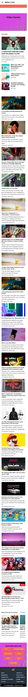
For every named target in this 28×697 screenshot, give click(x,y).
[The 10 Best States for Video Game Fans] (13, 315)
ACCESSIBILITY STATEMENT (7, 679)
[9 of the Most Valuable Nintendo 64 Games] (13, 108)
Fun (7, 649)
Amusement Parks (18, 649)
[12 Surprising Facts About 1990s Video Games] (13, 289)
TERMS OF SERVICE (20, 677)
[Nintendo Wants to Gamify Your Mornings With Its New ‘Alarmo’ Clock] (13, 594)
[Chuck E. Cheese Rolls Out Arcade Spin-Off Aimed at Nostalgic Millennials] (13, 159)
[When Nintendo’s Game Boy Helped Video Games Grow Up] (13, 133)
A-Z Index (3, 681)
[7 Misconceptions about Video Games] (13, 77)
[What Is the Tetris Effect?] (13, 339)
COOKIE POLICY (4, 677)
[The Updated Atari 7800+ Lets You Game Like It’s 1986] (13, 469)
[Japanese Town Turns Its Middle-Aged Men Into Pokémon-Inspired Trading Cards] (13, 237)
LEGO (8, 658)
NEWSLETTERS (4, 675)
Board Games (8, 653)
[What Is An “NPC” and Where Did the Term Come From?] (13, 68)
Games (19, 653)
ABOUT (2, 673)
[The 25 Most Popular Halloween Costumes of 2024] (13, 569)
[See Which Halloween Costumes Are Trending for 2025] (13, 86)
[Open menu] (2, 2)
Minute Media (10, 685)
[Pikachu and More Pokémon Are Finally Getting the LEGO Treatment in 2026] (13, 365)
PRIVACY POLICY (20, 675)
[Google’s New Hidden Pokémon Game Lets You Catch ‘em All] (13, 264)
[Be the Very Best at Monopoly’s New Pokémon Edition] (13, 520)
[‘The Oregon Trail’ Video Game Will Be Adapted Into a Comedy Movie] (13, 544)
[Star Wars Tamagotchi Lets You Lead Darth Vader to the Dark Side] (13, 419)
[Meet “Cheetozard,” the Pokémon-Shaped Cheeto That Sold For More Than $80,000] (13, 392)
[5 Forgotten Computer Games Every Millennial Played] (13, 49)
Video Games (13, 663)
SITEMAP (18, 679)
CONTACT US (19, 673)
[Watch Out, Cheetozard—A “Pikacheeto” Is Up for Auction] (13, 210)
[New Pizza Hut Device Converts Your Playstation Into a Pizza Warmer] (13, 494)
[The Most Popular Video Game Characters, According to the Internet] (13, 444)
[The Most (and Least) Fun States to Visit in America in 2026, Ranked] (10, 626)
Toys (19, 658)
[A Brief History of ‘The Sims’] (13, 185)
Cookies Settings (20, 681)
